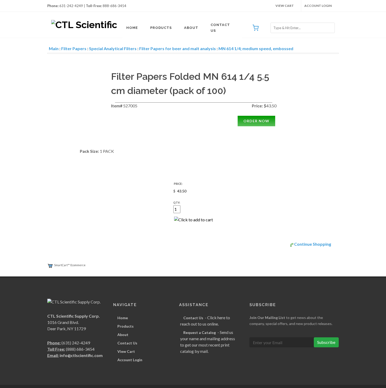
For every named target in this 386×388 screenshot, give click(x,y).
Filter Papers (73, 48)
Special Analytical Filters (113, 48)
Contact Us (220, 28)
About (191, 28)
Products (161, 28)
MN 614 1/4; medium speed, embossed (255, 48)
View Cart (284, 6)
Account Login (318, 6)
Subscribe (326, 342)
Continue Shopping (312, 244)
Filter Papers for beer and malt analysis (177, 48)
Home (132, 28)
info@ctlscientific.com (81, 355)
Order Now (256, 121)
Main (54, 48)
